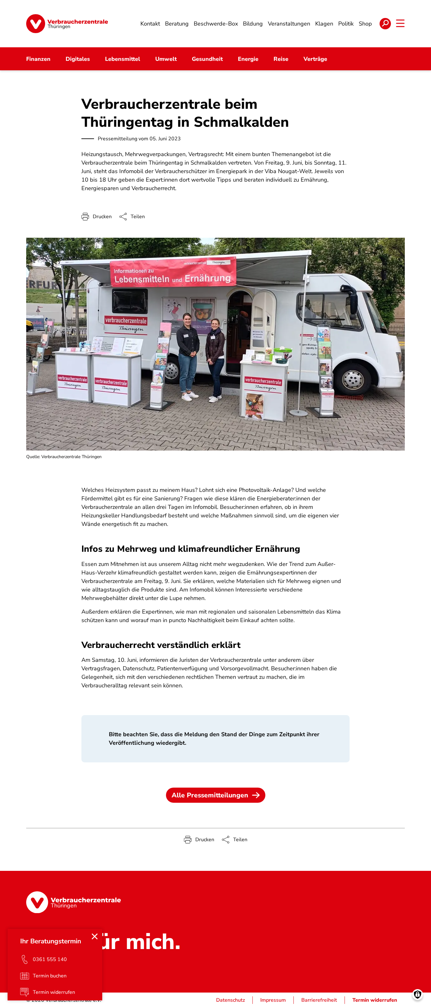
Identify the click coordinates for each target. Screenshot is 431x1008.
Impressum (273, 1000)
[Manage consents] (417, 994)
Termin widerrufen (374, 1000)
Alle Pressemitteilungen (210, 795)
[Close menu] (94, 936)
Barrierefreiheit (319, 1000)
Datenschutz (230, 1000)
